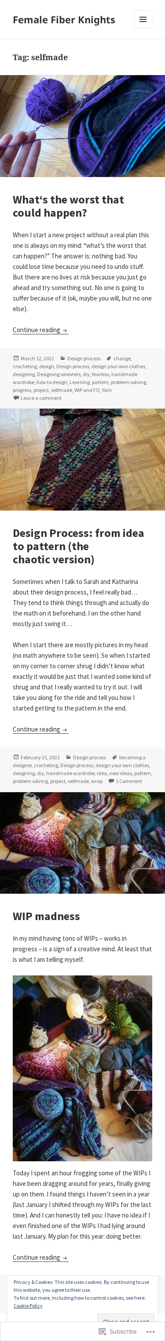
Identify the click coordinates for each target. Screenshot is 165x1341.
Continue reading (37, 330)
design (46, 366)
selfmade (61, 390)
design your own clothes (118, 366)
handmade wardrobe (70, 773)
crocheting (25, 366)
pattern (100, 382)
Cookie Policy (28, 1305)
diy (86, 374)
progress (22, 390)
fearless (100, 374)
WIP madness (46, 916)
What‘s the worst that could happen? (68, 206)
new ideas (120, 773)
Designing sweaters (59, 374)
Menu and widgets (143, 28)
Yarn (107, 390)
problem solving (128, 382)
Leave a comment (41, 398)
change (122, 358)
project (41, 390)
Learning (80, 382)
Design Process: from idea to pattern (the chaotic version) (78, 546)
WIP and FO (87, 390)
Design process (83, 358)
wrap (97, 781)
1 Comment (129, 781)
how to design (52, 382)
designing (24, 374)
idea (102, 773)
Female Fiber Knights (64, 19)
